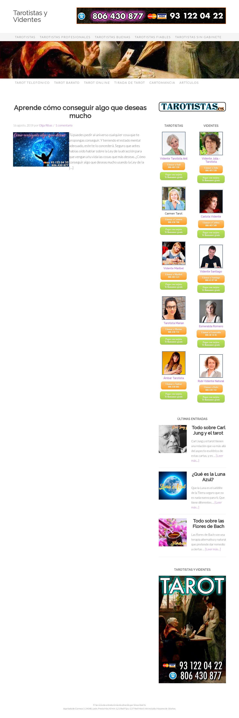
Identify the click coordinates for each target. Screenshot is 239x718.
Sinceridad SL (140, 705)
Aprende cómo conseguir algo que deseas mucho (80, 111)
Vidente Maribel (174, 268)
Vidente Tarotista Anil (173, 158)
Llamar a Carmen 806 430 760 (173, 220)
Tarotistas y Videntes (30, 16)
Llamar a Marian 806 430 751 (173, 330)
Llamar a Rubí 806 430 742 (211, 388)
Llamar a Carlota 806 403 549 (211, 224)
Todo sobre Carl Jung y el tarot (208, 430)
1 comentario (63, 125)
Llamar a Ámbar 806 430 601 (174, 385)
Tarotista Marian (174, 323)
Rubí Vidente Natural (211, 381)
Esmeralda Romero (211, 326)
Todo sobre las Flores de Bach (208, 523)
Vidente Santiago (211, 271)
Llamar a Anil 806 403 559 (173, 166)
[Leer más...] (213, 549)
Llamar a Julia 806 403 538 (211, 169)
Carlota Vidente (211, 216)
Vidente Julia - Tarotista (211, 160)
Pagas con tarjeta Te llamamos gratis (174, 176)
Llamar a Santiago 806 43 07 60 (211, 279)
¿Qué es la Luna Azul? (208, 476)
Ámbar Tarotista (174, 378)
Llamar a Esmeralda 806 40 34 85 (211, 333)
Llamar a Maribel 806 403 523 (173, 275)
